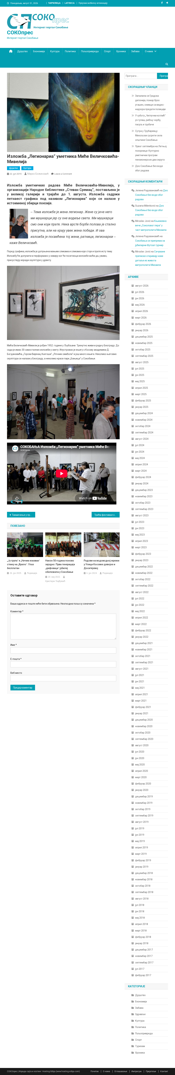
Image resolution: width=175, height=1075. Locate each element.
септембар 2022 (144, 585)
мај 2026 (140, 304)
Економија (39, 51)
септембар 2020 (144, 739)
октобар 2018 (142, 885)
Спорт (107, 51)
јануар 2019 (141, 866)
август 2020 (142, 745)
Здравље (140, 1014)
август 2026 (142, 285)
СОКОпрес (20, 32)
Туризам (140, 1046)
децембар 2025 (144, 336)
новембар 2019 (143, 802)
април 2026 (141, 311)
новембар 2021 (143, 649)
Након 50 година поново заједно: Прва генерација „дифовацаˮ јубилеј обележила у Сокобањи (60, 566)
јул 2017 (139, 969)
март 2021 (141, 700)
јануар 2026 (141, 330)
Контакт (164, 1071)
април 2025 (141, 387)
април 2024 (141, 464)
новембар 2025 (143, 343)
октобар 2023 (142, 502)
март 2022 (141, 624)
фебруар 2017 (143, 975)
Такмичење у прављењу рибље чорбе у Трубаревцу (23, 515)
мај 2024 (140, 458)
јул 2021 (139, 675)
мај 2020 (140, 764)
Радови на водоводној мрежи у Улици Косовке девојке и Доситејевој (101, 564)
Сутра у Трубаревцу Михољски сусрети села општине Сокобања (148, 135)
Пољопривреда (90, 51)
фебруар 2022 (143, 630)
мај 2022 (140, 611)
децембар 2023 (144, 490)
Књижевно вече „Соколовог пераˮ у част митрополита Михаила (151, 225)
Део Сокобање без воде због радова (149, 168)
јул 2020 (139, 751)
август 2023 (142, 515)
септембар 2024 (144, 432)
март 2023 (141, 547)
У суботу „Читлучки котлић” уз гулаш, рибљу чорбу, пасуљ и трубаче (150, 120)
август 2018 (142, 898)
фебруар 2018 (143, 937)
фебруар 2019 (143, 860)
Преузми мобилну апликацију (93, 3)
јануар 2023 (141, 560)
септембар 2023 (144, 509)
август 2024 (142, 438)
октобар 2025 (142, 349)
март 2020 (141, 777)
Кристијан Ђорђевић (55, 581)
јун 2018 (139, 911)
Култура (54, 51)
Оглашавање (120, 1071)
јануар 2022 (141, 636)
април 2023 (141, 541)
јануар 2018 (141, 943)
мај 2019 (140, 841)
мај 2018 (140, 917)
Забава (135, 51)
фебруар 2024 (143, 477)
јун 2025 (139, 375)
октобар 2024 (142, 426)
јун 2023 (139, 528)
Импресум (136, 1071)
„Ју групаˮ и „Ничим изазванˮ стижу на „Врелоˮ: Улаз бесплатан (23, 564)
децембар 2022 (144, 566)
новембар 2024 (143, 419)
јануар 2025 (141, 407)
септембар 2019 (144, 815)
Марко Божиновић (38, 173)
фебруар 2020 (143, 783)
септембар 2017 (144, 962)
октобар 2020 (142, 732)
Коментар (16, 611)
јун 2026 (139, 298)
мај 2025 (140, 381)
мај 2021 (140, 687)
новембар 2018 (143, 879)
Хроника (121, 51)
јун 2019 (139, 834)
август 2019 (142, 822)
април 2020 (141, 771)
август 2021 (142, 668)
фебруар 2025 (143, 400)
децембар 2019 (144, 796)
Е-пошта (16, 659)
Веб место (16, 673)
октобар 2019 (142, 809)
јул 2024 (139, 445)
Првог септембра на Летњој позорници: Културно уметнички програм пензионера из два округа (151, 153)
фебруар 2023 (143, 554)
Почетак (95, 1071)
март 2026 (141, 317)
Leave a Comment (63, 174)
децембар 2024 (144, 413)
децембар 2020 (144, 719)
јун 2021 (139, 681)
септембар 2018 (144, 892)
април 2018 (141, 924)
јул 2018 (139, 905)
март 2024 (141, 470)
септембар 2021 (144, 662)
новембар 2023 (143, 496)
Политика (70, 51)
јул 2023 (139, 522)
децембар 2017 (144, 949)
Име (13, 645)
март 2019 (141, 853)
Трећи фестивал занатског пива (107, 515)
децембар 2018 (144, 873)
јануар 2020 (141, 790)
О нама (149, 51)
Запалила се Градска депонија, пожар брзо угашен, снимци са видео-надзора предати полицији (150, 102)
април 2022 (141, 617)
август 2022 (142, 592)
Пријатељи (151, 1071)
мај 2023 (140, 534)
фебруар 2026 (143, 324)
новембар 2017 (143, 956)
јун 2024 (139, 451)
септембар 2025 (144, 356)
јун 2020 (139, 758)
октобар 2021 (142, 656)
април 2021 (141, 694)
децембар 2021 (144, 643)
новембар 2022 (143, 573)
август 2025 (142, 362)
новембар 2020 (143, 726)
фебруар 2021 (143, 707)
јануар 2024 (141, 483)
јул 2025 (139, 368)
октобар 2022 (142, 579)
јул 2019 (139, 828)
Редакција (32, 573)
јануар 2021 (141, 713)
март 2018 (141, 930)
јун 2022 (139, 605)
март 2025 (141, 394)
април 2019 (141, 847)
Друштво (22, 51)
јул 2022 (139, 598)
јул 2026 (139, 292)
